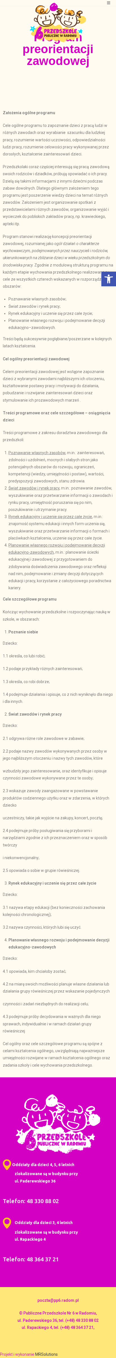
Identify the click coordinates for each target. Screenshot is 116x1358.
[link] (108, 279)
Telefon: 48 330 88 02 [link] (31, 1201)
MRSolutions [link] (46, 1354)
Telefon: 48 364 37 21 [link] (31, 1259)
